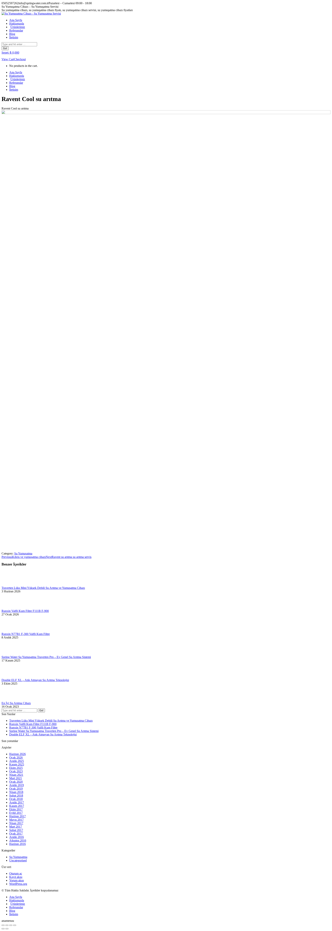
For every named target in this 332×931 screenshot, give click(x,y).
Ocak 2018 (16, 799)
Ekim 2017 (16, 809)
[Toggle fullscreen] (10, 925)
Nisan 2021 (16, 774)
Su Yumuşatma (23, 553)
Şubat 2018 (16, 795)
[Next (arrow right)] (6, 928)
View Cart (8, 59)
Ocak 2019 (16, 788)
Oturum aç (15, 873)
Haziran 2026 (17, 754)
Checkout (20, 59)
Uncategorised (18, 860)
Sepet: (10, 52)
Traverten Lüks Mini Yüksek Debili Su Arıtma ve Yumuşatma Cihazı (43, 587)
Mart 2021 (15, 778)
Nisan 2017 (16, 823)
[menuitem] (15, 20)
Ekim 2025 (16, 767)
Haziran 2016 (17, 844)
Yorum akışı (16, 880)
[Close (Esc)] (3, 925)
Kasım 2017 (16, 805)
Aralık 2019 (16, 785)
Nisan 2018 (16, 792)
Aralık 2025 (16, 761)
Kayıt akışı (15, 877)
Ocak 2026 (16, 757)
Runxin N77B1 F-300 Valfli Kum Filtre (26, 634)
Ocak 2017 (16, 833)
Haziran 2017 (17, 816)
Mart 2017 (15, 826)
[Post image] (12, 584)
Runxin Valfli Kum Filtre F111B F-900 (25, 611)
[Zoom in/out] (14, 925)
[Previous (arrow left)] (3, 928)
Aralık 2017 (16, 802)
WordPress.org (18, 883)
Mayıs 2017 (16, 819)
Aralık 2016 (16, 837)
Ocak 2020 (16, 781)
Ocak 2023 (16, 771)
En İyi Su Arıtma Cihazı (16, 703)
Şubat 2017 (16, 830)
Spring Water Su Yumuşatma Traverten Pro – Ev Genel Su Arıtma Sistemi (46, 657)
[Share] (6, 925)
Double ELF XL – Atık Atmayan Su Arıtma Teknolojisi (35, 680)
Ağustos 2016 (17, 840)
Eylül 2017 (16, 812)
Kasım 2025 (16, 764)
